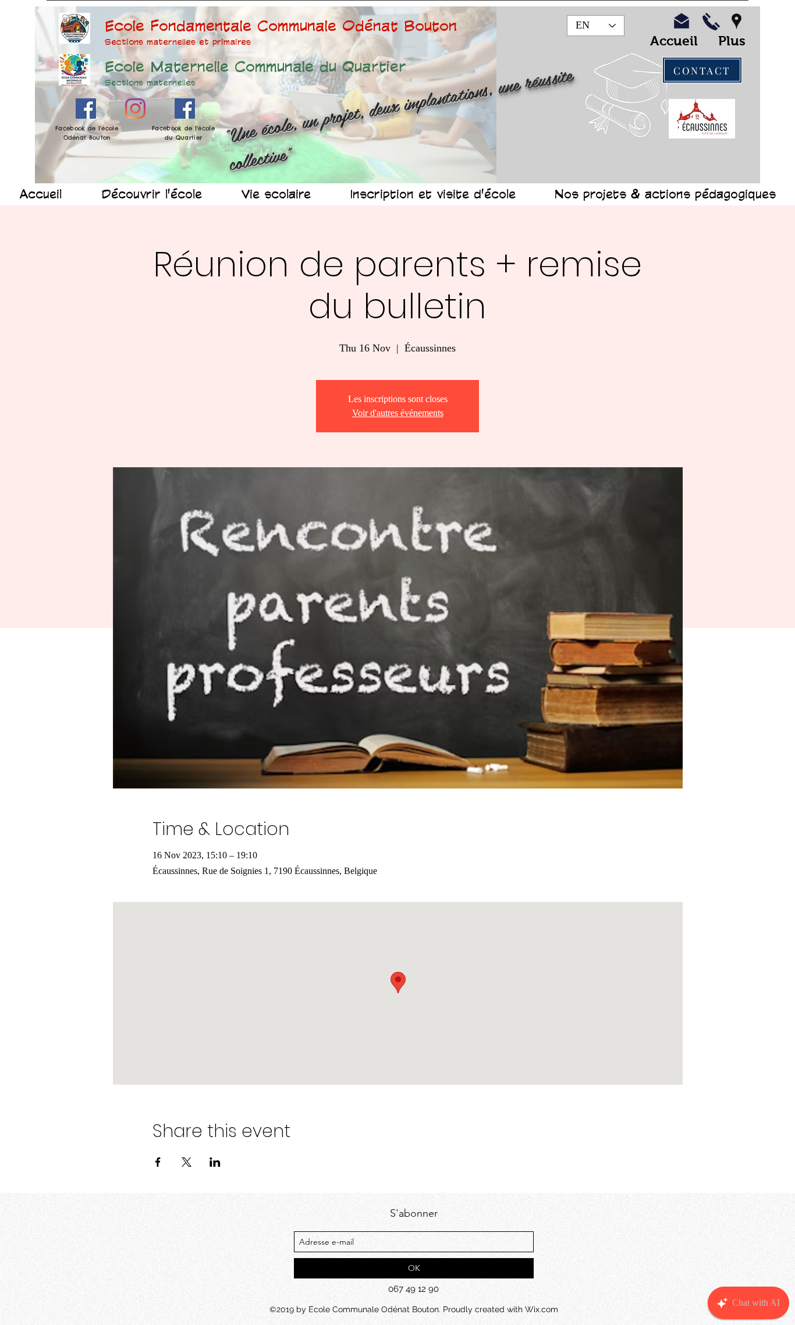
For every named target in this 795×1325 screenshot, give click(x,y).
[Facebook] (185, 108)
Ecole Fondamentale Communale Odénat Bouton (281, 25)
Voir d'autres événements (397, 413)
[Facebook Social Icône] (86, 108)
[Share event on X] (186, 1162)
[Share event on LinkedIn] (215, 1162)
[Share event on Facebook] (158, 1162)
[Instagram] (135, 108)
